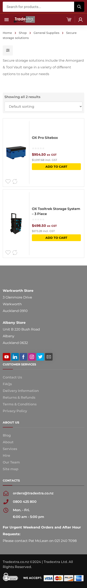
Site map (10, 469)
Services (10, 449)
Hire (6, 456)
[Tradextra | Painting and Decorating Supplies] (24, 19)
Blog (7, 435)
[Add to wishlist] (8, 181)
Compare (14, 181)
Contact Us (12, 377)
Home (7, 33)
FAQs (7, 384)
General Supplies (46, 33)
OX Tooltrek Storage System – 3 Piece (56, 211)
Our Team (11, 462)
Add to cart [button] (56, 167)
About (8, 442)
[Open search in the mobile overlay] (43, 7)
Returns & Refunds (19, 398)
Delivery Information (21, 391)
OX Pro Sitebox (45, 138)
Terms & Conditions (20, 404)
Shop (23, 33)
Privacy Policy (15, 411)
